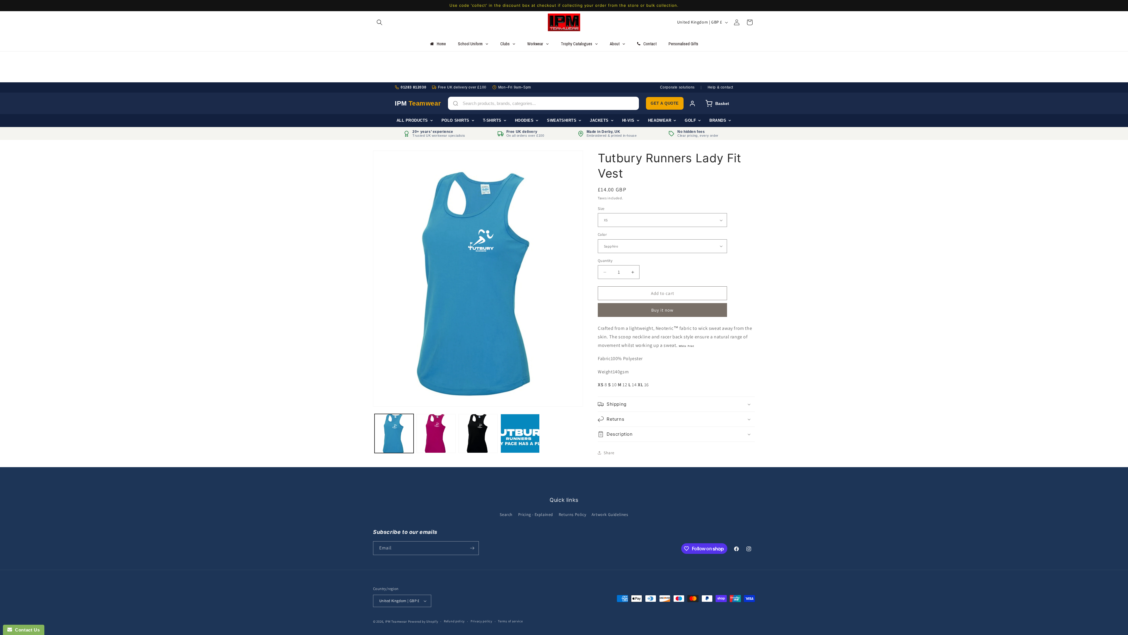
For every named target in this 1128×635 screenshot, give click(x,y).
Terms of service (510, 621)
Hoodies (524, 120)
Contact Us (26, 629)
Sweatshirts (561, 120)
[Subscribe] (472, 548)
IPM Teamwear (396, 621)
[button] (379, 22)
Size (601, 208)
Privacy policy (481, 621)
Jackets (599, 120)
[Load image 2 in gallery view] (436, 433)
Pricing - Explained (535, 514)
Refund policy (454, 621)
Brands (717, 120)
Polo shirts (455, 120)
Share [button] (609, 452)
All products (412, 120)
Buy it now (662, 310)
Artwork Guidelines (610, 514)
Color (602, 234)
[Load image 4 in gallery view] (520, 433)
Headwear (659, 120)
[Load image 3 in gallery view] (478, 433)
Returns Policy (572, 514)
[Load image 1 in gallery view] (394, 433)
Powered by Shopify (423, 621)
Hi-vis (628, 120)
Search (506, 514)
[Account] (692, 103)
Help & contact (720, 87)
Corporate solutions (677, 87)
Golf (690, 120)
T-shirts (492, 120)
